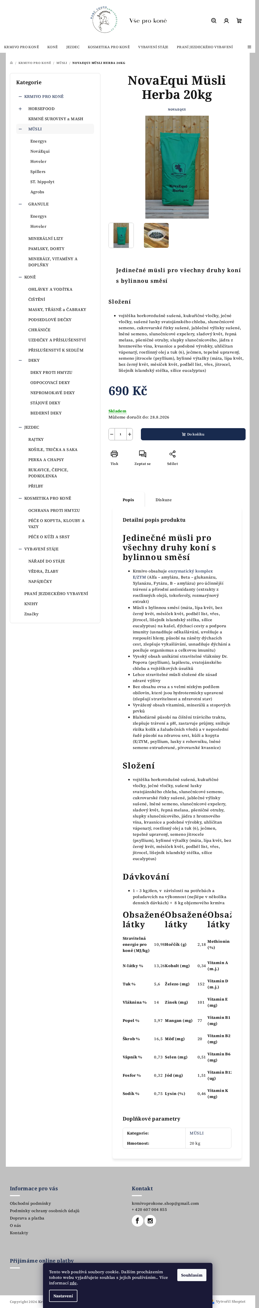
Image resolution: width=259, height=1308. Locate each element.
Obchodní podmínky (30, 1203)
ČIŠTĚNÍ (36, 299)
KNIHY (31, 603)
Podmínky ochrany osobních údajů (45, 1210)
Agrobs (37, 192)
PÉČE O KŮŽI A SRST (49, 536)
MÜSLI (35, 129)
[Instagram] (150, 1221)
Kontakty (19, 1232)
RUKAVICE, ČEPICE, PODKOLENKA (48, 473)
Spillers (38, 171)
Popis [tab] (128, 499)
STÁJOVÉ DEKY (45, 403)
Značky (31, 614)
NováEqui (40, 151)
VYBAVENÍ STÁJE (41, 549)
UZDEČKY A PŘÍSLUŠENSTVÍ (57, 340)
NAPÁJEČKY (40, 581)
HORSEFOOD (41, 108)
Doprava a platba (27, 1218)
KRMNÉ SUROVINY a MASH (55, 118)
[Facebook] (137, 1221)
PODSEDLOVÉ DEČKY (50, 319)
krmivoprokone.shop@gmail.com (165, 1203)
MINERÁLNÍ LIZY (45, 238)
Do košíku (195, 434)
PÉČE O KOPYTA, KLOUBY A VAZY (56, 523)
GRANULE (38, 204)
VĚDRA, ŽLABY (43, 571)
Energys (38, 141)
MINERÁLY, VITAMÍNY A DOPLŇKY (53, 262)
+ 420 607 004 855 (149, 1209)
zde (73, 1283)
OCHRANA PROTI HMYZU (54, 510)
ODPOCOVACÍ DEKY (50, 382)
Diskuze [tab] (164, 499)
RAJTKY (36, 439)
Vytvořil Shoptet (230, 1301)
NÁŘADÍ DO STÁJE (46, 561)
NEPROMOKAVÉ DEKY (52, 392)
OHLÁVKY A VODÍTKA (50, 289)
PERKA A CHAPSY (46, 459)
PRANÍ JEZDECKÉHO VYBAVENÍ (56, 593)
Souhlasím (192, 1275)
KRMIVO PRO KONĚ (44, 96)
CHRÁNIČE (39, 330)
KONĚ (30, 277)
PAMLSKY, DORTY (46, 248)
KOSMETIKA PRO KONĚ (47, 498)
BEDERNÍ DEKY (46, 413)
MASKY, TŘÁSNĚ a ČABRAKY (57, 309)
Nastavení (63, 1296)
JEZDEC (31, 427)
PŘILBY (36, 486)
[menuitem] (21, 47)
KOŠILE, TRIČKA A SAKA (53, 449)
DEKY (34, 360)
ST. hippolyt (42, 181)
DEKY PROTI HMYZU (51, 372)
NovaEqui (177, 110)
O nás (15, 1225)
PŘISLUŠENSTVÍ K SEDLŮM (56, 350)
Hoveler (38, 161)
